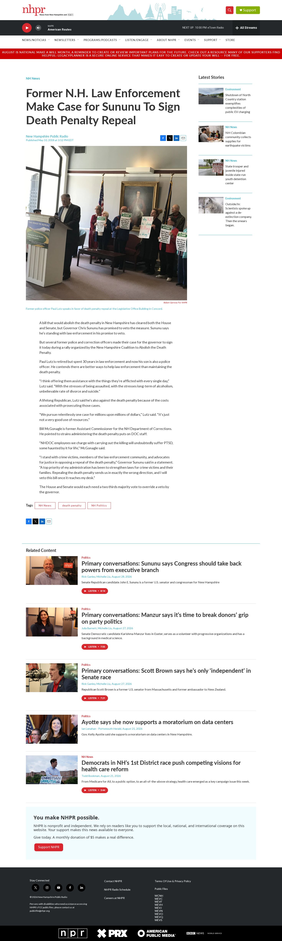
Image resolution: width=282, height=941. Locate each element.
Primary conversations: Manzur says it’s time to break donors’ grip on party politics (165, 618)
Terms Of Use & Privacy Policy (173, 881)
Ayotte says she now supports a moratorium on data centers (157, 722)
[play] (27, 28)
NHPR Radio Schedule (117, 889)
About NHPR (166, 40)
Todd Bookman (91, 775)
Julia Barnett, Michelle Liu (97, 628)
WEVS (158, 920)
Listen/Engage (137, 40)
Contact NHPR (113, 881)
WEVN (159, 910)
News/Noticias (34, 40)
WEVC (159, 898)
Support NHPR (48, 847)
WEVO (159, 913)
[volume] (38, 28)
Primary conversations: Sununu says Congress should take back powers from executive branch (162, 566)
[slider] (44, 28)
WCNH (159, 895)
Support (249, 10)
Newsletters (64, 40)
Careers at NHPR (114, 898)
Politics (86, 557)
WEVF (158, 901)
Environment (233, 89)
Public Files (161, 888)
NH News (33, 78)
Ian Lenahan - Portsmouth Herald (101, 728)
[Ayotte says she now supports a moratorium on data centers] (52, 729)
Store (230, 40)
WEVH (159, 904)
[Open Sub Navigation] (49, 39)
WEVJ (158, 907)
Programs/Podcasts (100, 40)
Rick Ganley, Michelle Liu (96, 576)
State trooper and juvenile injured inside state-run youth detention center (236, 174)
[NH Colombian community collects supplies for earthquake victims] (211, 134)
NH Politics (99, 505)
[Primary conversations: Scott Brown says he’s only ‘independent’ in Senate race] (52, 677)
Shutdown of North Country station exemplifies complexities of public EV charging (238, 103)
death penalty (72, 505)
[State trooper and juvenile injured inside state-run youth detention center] (211, 167)
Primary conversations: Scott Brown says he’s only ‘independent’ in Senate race (166, 673)
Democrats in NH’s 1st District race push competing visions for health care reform (161, 765)
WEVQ (159, 917)
